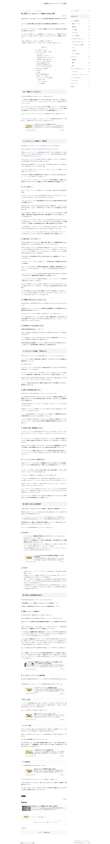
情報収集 (81, 59)
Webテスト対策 (41, 79)
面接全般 (81, 26)
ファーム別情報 (81, 35)
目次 (43, 47)
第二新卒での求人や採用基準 (42, 68)
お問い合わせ (77, 840)
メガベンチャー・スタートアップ (81, 74)
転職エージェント (81, 23)
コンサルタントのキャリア (80, 38)
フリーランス (81, 71)
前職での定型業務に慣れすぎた (43, 63)
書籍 (81, 62)
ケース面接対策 (41, 83)
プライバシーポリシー (85, 840)
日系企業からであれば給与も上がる (44, 59)
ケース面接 (81, 29)
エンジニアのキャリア (80, 77)
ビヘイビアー (81, 32)
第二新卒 (81, 50)
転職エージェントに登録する (43, 75)
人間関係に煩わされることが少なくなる (45, 57)
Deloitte (38, 72)
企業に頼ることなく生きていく (43, 55)
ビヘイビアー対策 (42, 81)
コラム (81, 47)
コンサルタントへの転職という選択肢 (43, 51)
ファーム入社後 (81, 53)
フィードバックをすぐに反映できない (45, 66)
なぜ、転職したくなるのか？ (42, 50)
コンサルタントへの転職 (81, 44)
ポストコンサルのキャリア (80, 68)
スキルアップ (80, 56)
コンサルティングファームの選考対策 (45, 77)
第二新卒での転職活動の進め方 (42, 74)
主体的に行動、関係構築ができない (44, 64)
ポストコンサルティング (81, 41)
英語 (81, 65)
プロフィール (80, 83)
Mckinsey (39, 70)
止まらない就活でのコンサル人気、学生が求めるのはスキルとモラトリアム (38, 149)
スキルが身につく (40, 53)
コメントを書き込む (44, 832)
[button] (89, 11)
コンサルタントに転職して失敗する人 (43, 61)
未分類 (80, 86)
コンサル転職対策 (80, 20)
